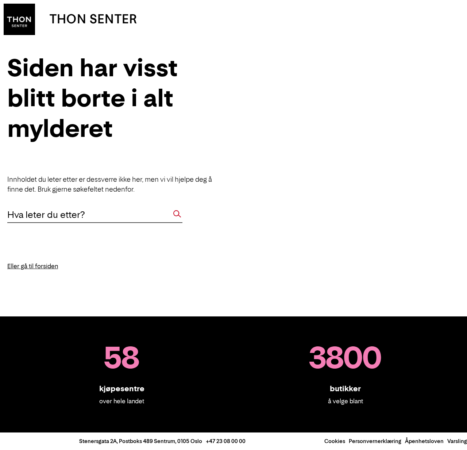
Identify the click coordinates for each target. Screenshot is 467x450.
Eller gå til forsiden (32, 266)
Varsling (457, 441)
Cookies (334, 441)
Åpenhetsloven (424, 441)
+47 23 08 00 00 (226, 441)
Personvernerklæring (375, 441)
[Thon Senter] (19, 18)
